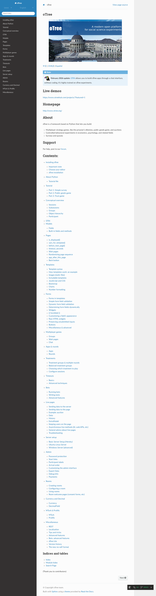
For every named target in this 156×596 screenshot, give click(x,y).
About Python (8, 24)
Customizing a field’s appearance (63, 316)
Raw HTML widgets (57, 319)
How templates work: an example (63, 272)
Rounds (52, 354)
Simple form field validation (60, 301)
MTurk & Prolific (9, 89)
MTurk (51, 515)
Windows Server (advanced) (61, 448)
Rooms (5, 81)
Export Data (54, 471)
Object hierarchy (56, 214)
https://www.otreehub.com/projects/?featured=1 (64, 98)
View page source (120, 5)
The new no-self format (59, 547)
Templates (6, 45)
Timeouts (6, 63)
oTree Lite (53, 541)
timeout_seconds (56, 249)
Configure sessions (57, 372)
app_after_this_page (57, 257)
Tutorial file (53, 181)
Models (5, 38)
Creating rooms (55, 486)
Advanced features (57, 398)
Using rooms (54, 492)
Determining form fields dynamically (64, 307)
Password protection (58, 456)
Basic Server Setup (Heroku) (61, 442)
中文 (45, 66)
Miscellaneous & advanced (60, 328)
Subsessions (54, 208)
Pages (5, 42)
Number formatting (57, 290)
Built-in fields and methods (60, 231)
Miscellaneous (8, 92)
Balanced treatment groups (60, 366)
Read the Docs (87, 592)
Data (51, 415)
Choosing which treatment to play (63, 369)
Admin (5, 78)
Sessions (52, 205)
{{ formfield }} (54, 313)
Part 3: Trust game (56, 196)
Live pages (6, 71)
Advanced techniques (58, 383)
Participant (53, 216)
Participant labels (56, 462)
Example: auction (56, 413)
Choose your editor (57, 170)
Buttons (52, 325)
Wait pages (53, 252)
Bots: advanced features (59, 538)
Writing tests (54, 395)
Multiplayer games (10, 53)
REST (51, 527)
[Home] (44, 5)
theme (67, 592)
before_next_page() (57, 246)
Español (59, 66)
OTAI (5, 34)
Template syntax (56, 269)
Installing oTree (8, 20)
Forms (5, 49)
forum (63, 149)
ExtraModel (54, 421)
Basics (51, 380)
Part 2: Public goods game (60, 193)
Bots (4, 67)
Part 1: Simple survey (58, 190)
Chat (51, 342)
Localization (54, 530)
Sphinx (55, 592)
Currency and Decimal (11, 85)
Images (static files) (57, 275)
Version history (55, 544)
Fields (51, 228)
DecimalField (54, 506)
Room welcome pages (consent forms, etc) (67, 494)
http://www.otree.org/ (52, 111)
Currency (53, 503)
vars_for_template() (57, 243)
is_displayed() (54, 240)
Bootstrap (53, 284)
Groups (52, 211)
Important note (55, 167)
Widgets (52, 310)
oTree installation (56, 173)
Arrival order (54, 465)
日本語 (51, 66)
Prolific (52, 518)
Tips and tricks (55, 532)
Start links (53, 459)
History (52, 418)
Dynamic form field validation (61, 304)
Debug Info (53, 474)
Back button (54, 260)
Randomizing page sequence (61, 255)
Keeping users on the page (60, 424)
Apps (51, 351)
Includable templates (57, 278)
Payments (53, 477)
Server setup (7, 74)
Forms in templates (57, 298)
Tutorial (5, 27)
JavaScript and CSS (57, 281)
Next (122, 578)
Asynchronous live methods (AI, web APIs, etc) (68, 427)
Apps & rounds (8, 56)
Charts (51, 287)
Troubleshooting (56, 433)
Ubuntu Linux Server (57, 445)
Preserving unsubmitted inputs (62, 322)
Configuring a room (57, 489)
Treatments (7, 60)
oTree (19, 3)
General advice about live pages (62, 430)
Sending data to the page (59, 410)
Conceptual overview (11, 31)
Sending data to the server (60, 407)
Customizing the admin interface (63, 468)
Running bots (54, 392)
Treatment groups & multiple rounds (64, 363)
